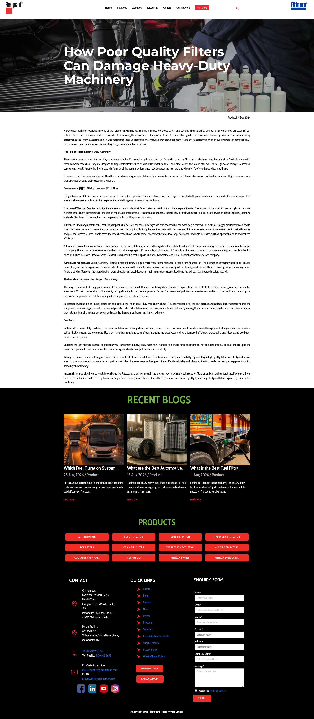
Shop (202, 7)
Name (198, 592)
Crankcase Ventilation (180, 547)
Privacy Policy (150, 649)
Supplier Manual (151, 643)
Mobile (198, 617)
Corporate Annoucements (156, 636)
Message (199, 666)
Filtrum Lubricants (227, 557)
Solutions (148, 629)
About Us (137, 7)
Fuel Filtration (133, 536)
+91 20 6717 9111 (90, 651)
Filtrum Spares (180, 557)
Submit (202, 698)
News (145, 609)
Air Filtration (87, 536)
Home (108, 7)
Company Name (203, 653)
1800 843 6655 (103, 655)
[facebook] (77, 688)
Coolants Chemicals (87, 557)
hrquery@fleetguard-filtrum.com (98, 678)
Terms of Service (217, 690)
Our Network (183, 7)
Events (146, 616)
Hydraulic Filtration (227, 536)
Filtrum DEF (134, 557)
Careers (167, 7)
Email (198, 604)
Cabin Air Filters (133, 547)
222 (101, 651)
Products (147, 622)
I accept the (212, 690)
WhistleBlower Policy (154, 656)
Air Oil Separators (227, 547)
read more (69, 499)
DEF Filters (87, 547)
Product (199, 629)
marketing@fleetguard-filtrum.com (99, 670)
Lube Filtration (180, 536)
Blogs (146, 595)
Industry (199, 641)
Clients (146, 588)
